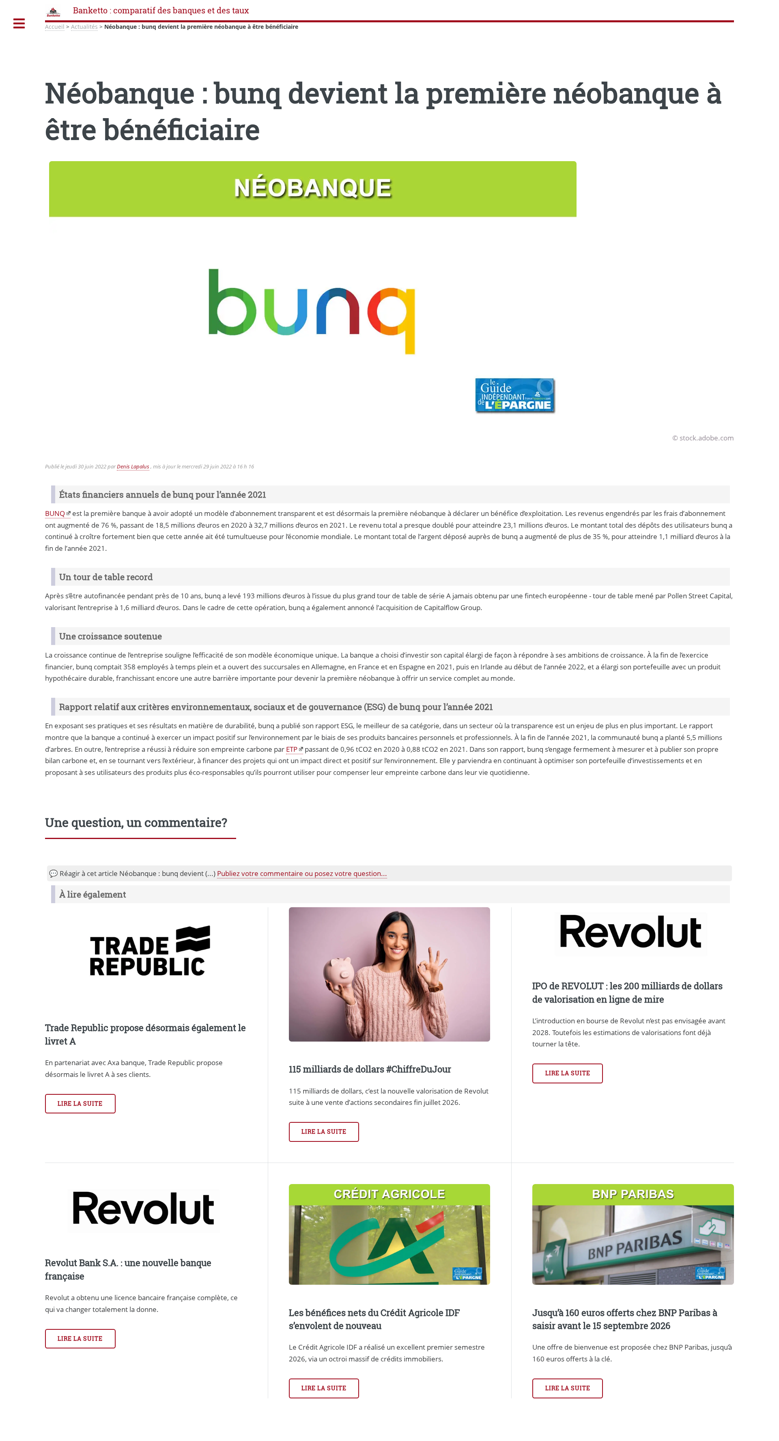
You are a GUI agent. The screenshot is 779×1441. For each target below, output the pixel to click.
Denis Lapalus (133, 466)
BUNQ (55, 513)
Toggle (19, 23)
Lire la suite (80, 1103)
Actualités (84, 26)
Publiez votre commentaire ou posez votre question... (302, 873)
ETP (291, 749)
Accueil (55, 26)
